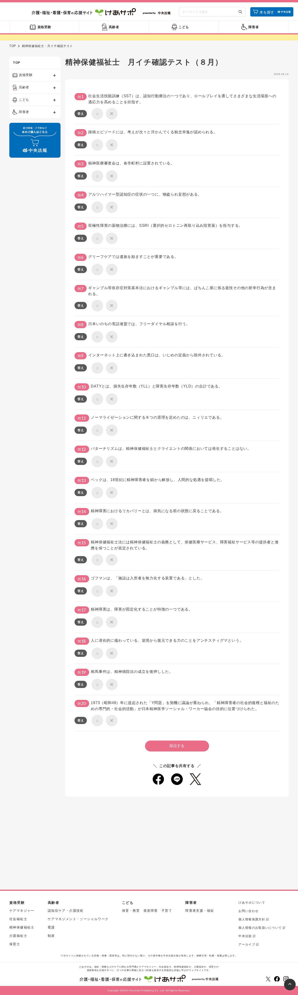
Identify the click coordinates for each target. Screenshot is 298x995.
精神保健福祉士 (21, 927)
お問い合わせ (248, 911)
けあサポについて (251, 902)
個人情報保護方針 (251, 919)
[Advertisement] (35, 232)
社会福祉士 (18, 919)
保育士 (14, 944)
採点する (176, 746)
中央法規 (245, 936)
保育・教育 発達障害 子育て (147, 910)
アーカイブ (246, 944)
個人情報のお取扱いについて (260, 927)
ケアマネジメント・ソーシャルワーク (78, 919)
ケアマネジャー (21, 910)
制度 (51, 936)
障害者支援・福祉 (199, 910)
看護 (51, 927)
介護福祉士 (18, 936)
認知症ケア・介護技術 (66, 910)
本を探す (267, 12)
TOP (12, 46)
